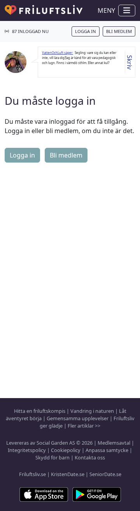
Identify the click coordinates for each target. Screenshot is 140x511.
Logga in (85, 31)
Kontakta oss (90, 457)
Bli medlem (119, 31)
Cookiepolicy (65, 450)
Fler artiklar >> (84, 425)
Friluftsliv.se (32, 474)
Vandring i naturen (92, 410)
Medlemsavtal (114, 442)
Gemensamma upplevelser (77, 418)
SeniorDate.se (105, 474)
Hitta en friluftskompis (39, 410)
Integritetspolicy (27, 450)
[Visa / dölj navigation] (126, 10)
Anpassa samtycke (107, 450)
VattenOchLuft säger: (57, 52)
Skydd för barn (52, 457)
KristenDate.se (67, 474)
